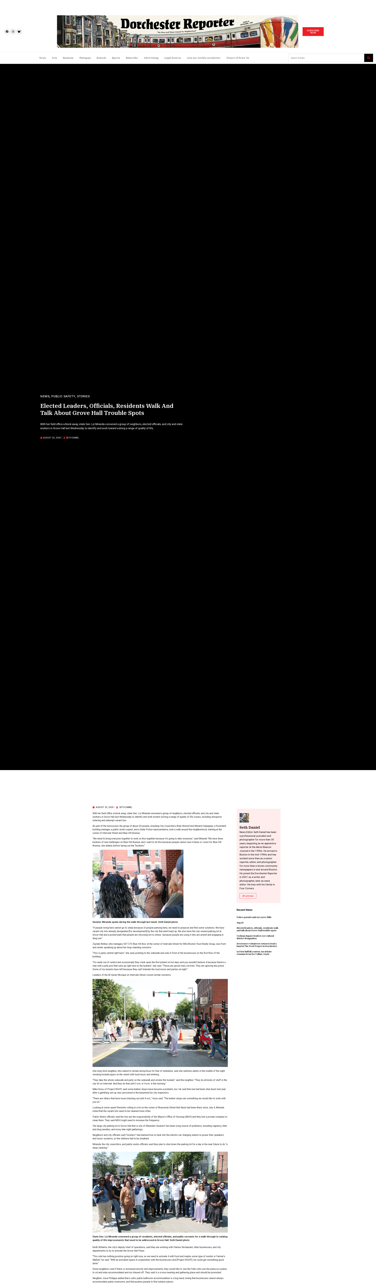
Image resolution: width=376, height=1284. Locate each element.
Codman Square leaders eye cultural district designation (255, 937)
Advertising (151, 57)
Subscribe (132, 57)
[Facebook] (7, 31)
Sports (116, 57)
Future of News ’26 (237, 57)
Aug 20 (240, 922)
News (42, 57)
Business (68, 57)
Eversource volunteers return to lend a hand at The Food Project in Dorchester (257, 945)
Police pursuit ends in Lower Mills (254, 917)
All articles (248, 895)
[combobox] (326, 58)
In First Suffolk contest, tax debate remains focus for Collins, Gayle (254, 952)
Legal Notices (172, 57)
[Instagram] (13, 31)
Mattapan (85, 57)
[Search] (368, 58)
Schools (101, 57)
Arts (54, 57)
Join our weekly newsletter (204, 57)
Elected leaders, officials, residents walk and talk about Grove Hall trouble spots (257, 929)
